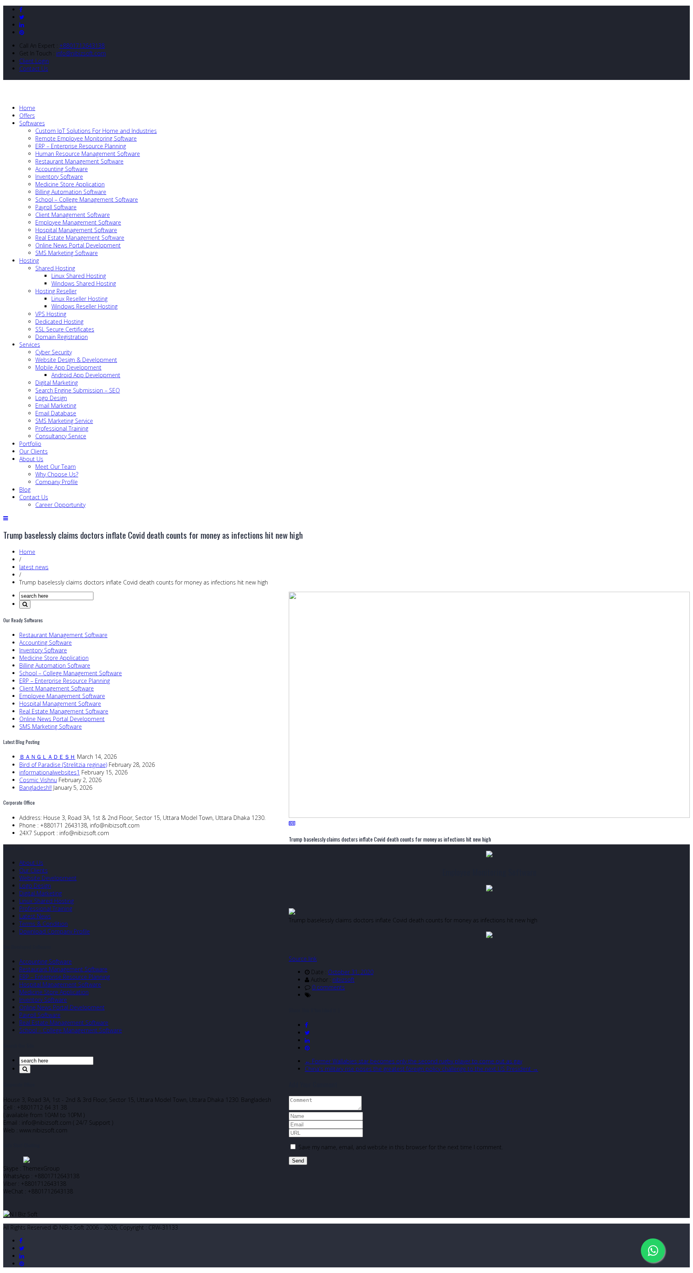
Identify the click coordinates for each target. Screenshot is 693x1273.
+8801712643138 (82, 45)
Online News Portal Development (78, 245)
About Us (31, 459)
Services (29, 344)
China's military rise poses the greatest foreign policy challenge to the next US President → (421, 1069)
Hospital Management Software (76, 230)
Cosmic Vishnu (38, 780)
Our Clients (33, 451)
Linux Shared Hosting (78, 276)
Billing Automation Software (70, 192)
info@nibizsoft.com (81, 53)
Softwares (32, 123)
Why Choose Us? (56, 474)
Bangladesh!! (35, 787)
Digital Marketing (56, 382)
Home (27, 108)
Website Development (48, 878)
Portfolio (30, 443)
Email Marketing (55, 405)
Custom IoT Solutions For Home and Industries (96, 131)
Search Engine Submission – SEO (77, 390)
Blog (24, 489)
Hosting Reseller (56, 291)
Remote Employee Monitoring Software (86, 138)
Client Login (34, 61)
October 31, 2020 (350, 972)
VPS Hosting (50, 314)
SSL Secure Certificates (64, 329)
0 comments (328, 987)
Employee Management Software (78, 222)
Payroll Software (56, 207)
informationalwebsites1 (49, 772)
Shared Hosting (55, 268)
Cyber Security (53, 352)
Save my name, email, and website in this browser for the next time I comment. (400, 1147)
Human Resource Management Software (87, 153)
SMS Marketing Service (64, 421)
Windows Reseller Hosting (84, 306)
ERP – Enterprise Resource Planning (80, 146)
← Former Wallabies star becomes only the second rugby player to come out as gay (413, 1061)
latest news (34, 567)
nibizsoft (343, 979)
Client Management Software (72, 215)
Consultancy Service (60, 436)
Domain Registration (61, 337)
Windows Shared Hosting (83, 283)
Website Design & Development (76, 360)
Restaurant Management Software (79, 161)
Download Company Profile (54, 931)
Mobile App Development (68, 367)
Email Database (55, 413)
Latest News (35, 916)
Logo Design (51, 398)
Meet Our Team (55, 466)
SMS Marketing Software (66, 253)
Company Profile (56, 482)
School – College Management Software (86, 199)
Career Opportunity (60, 505)
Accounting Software (61, 169)
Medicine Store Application (70, 184)
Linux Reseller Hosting (79, 298)
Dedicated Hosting (59, 321)
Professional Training (61, 428)
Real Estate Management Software (79, 237)
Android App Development (85, 375)
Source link (303, 958)
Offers (27, 115)
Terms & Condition (43, 924)
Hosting (29, 260)
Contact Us (33, 68)
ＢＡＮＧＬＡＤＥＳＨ (47, 756)
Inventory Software (59, 176)
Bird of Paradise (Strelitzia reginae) (63, 764)
